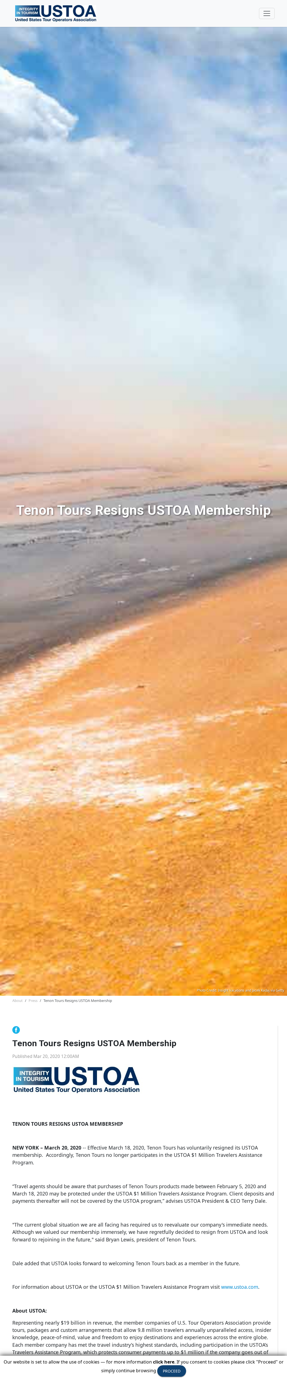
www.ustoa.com (239, 1286)
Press (33, 1000)
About (17, 1000)
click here (163, 1362)
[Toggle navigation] (267, 13)
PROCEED (171, 1371)
